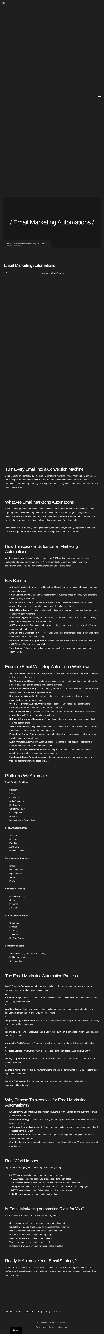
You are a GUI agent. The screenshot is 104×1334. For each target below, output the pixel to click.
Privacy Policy (41, 1327)
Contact (57, 1311)
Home (9, 244)
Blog (48, 1311)
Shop (40, 1311)
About (18, 1311)
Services (17, 244)
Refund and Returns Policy (57, 1327)
